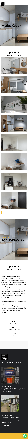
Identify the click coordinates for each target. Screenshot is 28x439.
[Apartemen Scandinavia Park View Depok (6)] (14, 104)
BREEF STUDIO (20, 436)
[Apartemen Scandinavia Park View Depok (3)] (14, 161)
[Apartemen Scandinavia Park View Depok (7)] (14, 123)
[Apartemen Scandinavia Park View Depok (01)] (14, 65)
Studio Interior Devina (11, 4)
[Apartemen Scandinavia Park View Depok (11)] (14, 200)
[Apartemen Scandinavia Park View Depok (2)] (14, 142)
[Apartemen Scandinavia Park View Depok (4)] (14, 84)
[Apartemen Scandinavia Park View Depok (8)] (14, 181)
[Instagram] (2, 425)
